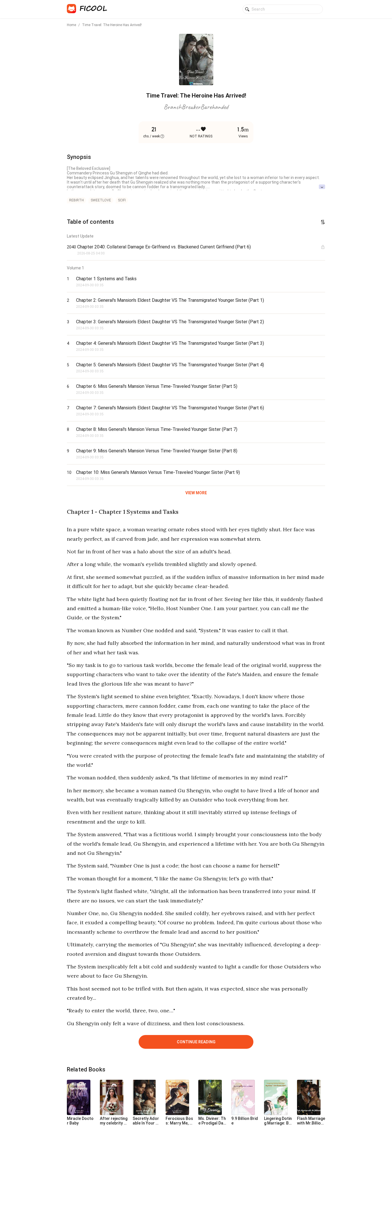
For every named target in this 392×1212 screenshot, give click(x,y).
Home (71, 25)
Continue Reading (196, 1042)
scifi (122, 200)
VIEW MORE (196, 493)
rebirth (76, 200)
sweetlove (101, 200)
